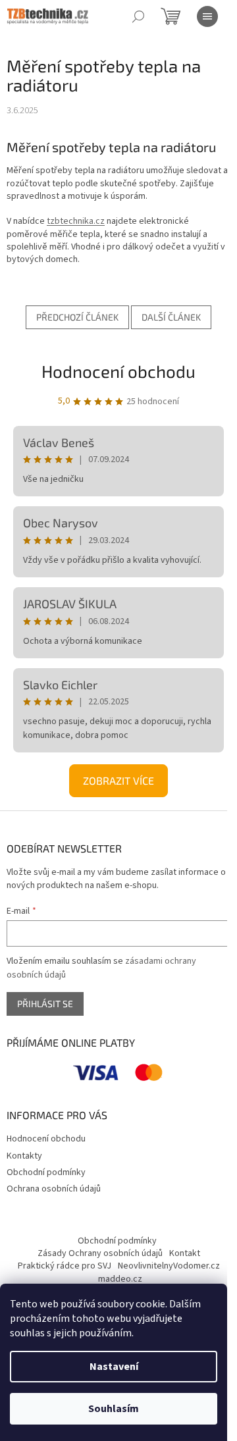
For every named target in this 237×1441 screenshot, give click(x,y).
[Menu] (207, 16)
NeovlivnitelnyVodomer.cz (169, 1265)
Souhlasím (113, 1409)
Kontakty (24, 1156)
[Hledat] (138, 16)
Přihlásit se (45, 1003)
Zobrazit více (118, 780)
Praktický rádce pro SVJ (64, 1265)
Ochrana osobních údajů (54, 1188)
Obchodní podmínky (46, 1172)
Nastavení (114, 1366)
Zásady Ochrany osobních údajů (100, 1253)
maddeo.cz (120, 1279)
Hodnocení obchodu (118, 371)
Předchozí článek (77, 317)
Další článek (171, 317)
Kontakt (184, 1253)
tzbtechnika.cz (76, 221)
